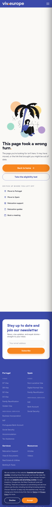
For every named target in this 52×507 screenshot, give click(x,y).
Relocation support (15, 203)
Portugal (6, 373)
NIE (28, 402)
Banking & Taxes (8, 465)
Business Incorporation (11, 416)
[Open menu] (48, 3)
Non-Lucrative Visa (35, 383)
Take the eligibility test (26, 177)
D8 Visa (5, 388)
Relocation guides (14, 209)
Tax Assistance (8, 439)
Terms (35, 492)
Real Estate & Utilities (11, 460)
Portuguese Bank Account (12, 425)
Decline (12, 500)
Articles (30, 451)
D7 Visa (5, 383)
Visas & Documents (10, 456)
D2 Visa (5, 392)
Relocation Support (10, 451)
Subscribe (26, 351)
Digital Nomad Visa (35, 388)
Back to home (24, 168)
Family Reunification (10, 401)
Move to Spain (13, 197)
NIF (3, 420)
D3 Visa (5, 397)
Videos (30, 456)
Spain (30, 373)
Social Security (8, 430)
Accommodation (9, 434)
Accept (30, 500)
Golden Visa (7, 406)
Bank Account (33, 407)
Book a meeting (13, 215)
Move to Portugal (14, 191)
